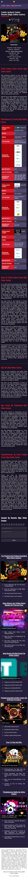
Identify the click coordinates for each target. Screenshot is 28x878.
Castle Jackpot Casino (16, 51)
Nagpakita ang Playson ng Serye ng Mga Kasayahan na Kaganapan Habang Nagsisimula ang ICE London (14, 832)
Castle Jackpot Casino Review (10, 7)
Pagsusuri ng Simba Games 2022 (13, 682)
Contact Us (11, 871)
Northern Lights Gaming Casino (12, 735)
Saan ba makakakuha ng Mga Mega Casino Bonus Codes (14, 589)
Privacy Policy (18, 871)
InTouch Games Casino (10, 732)
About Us (5, 871)
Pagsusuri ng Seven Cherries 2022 (13, 691)
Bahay (8, 5)
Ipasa (14, 540)
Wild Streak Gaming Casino (11, 726)
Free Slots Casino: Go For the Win (13, 596)
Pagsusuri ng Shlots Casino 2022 (13, 685)
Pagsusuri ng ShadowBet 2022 (12, 688)
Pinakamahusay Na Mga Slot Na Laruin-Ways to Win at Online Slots (14, 769)
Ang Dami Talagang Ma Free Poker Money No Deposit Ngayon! (14, 641)
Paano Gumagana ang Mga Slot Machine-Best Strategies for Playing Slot (14, 775)
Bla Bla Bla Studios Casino (11, 729)
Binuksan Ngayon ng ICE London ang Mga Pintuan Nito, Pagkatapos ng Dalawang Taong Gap (14, 826)
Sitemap (16, 873)
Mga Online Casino (16, 5)
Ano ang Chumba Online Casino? (13, 593)
